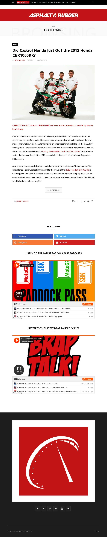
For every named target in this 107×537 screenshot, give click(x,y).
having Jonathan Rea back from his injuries (61, 151)
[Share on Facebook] (81, 201)
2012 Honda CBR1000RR (77, 169)
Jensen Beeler (20, 60)
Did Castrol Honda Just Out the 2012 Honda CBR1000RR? (52, 53)
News (15, 44)
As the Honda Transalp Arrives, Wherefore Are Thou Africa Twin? (54, 2)
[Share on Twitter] (85, 201)
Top (97, 531)
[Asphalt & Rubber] (53, 15)
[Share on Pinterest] (92, 201)
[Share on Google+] (88, 201)
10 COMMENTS (41, 60)
